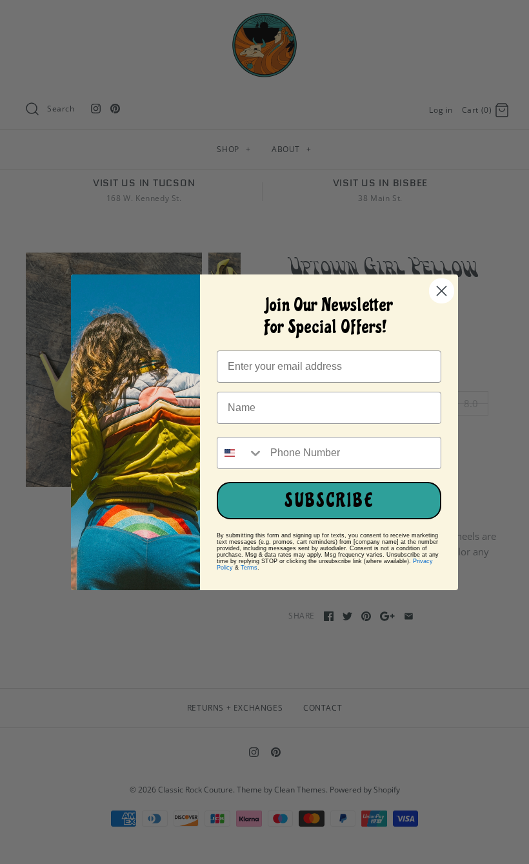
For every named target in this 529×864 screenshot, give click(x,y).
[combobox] (240, 452)
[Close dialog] (441, 291)
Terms (249, 567)
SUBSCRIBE (329, 500)
